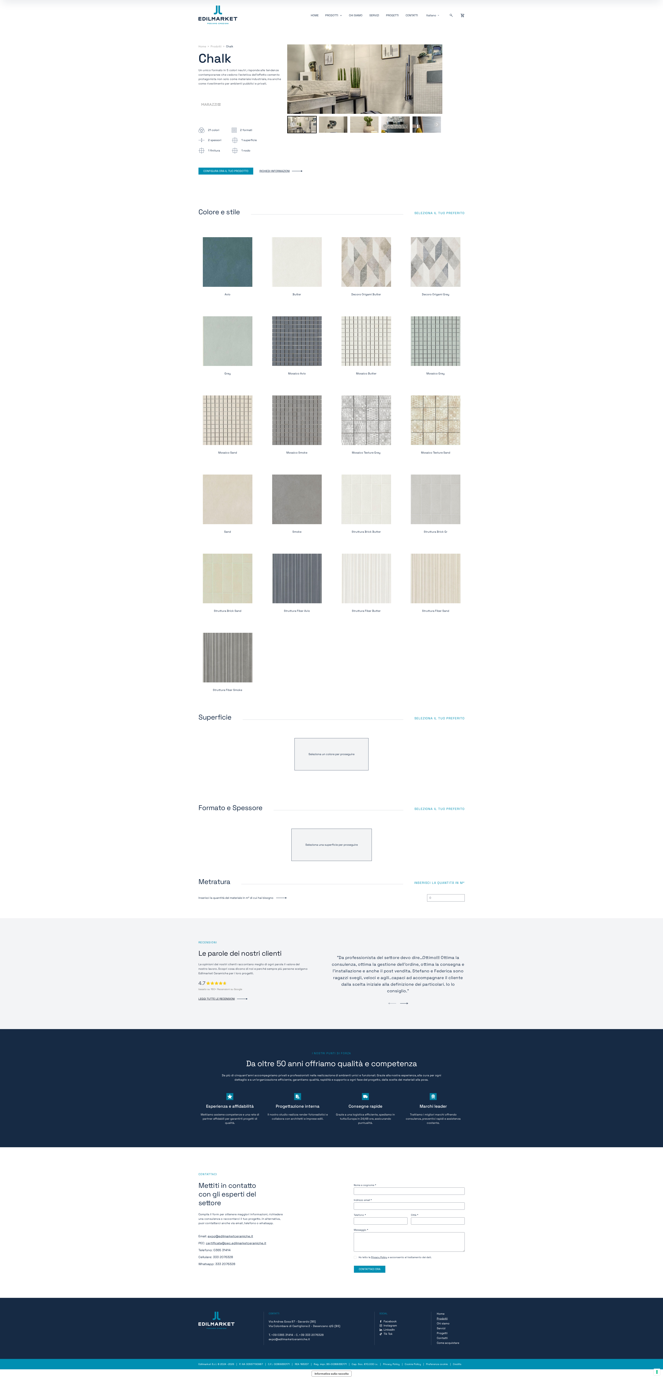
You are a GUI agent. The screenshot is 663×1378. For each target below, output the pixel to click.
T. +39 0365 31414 (281, 1335)
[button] (302, 124)
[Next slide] (437, 124)
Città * (414, 1214)
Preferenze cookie (437, 1364)
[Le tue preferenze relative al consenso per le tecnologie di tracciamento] (657, 1372)
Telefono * (360, 1214)
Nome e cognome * (365, 1185)
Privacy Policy (379, 1257)
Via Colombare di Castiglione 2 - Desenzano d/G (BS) (304, 1326)
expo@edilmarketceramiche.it (230, 1236)
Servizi (374, 15)
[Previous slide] (392, 1003)
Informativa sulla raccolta (332, 1373)
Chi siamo (355, 15)
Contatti (412, 15)
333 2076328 (223, 1257)
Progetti (392, 15)
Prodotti (216, 46)
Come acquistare (448, 1343)
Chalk (229, 46)
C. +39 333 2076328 (310, 1335)
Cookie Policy (413, 1364)
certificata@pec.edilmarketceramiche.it (236, 1243)
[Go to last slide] (293, 124)
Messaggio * (361, 1229)
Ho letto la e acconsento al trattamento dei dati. (395, 1257)
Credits (457, 1364)
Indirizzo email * (363, 1200)
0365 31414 (222, 1250)
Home (315, 15)
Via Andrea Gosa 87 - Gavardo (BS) (292, 1321)
